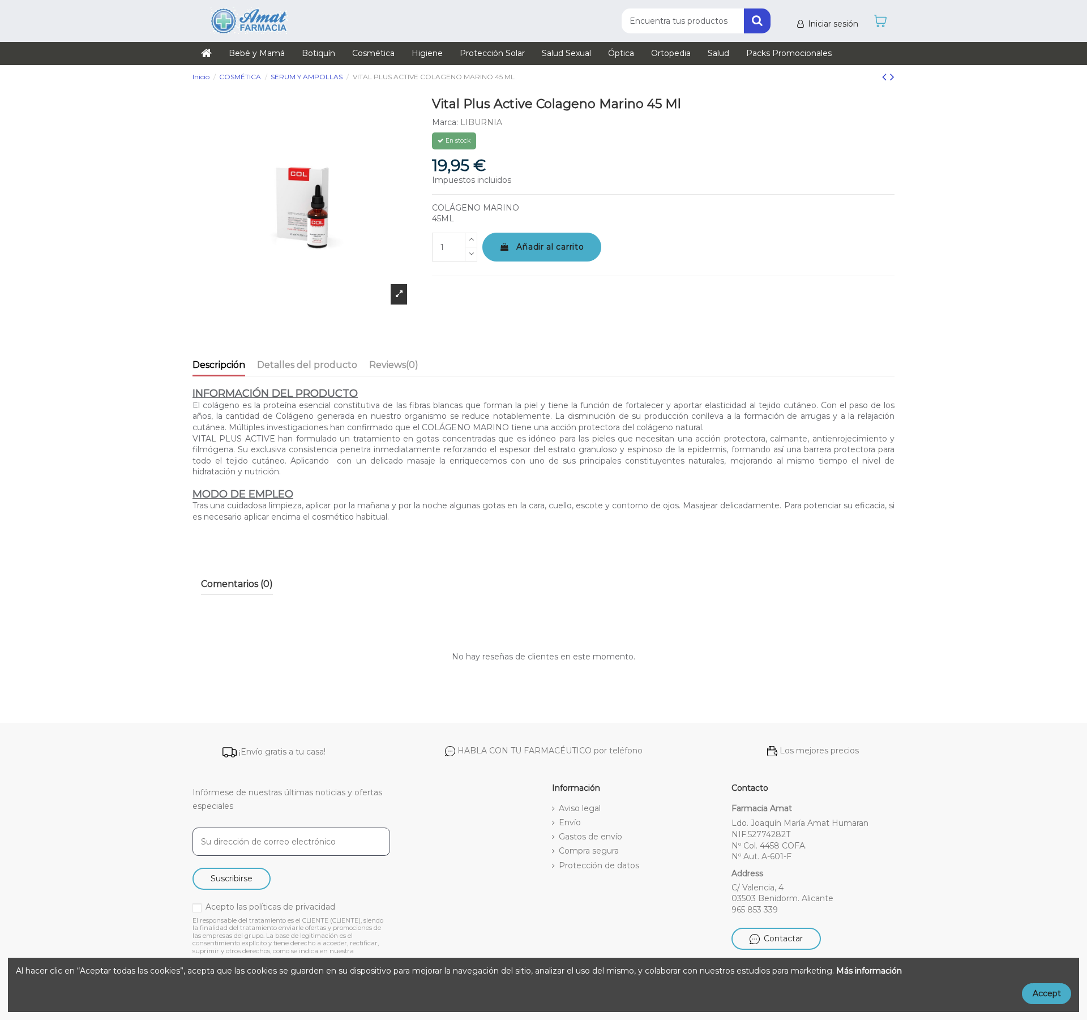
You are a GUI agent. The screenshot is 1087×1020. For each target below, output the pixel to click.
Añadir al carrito (550, 247)
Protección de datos (599, 865)
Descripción (218, 364)
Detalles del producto (307, 364)
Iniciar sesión (833, 24)
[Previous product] (886, 77)
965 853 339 (754, 910)
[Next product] (892, 77)
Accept (1047, 993)
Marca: (445, 122)
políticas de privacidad (292, 907)
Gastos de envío (590, 837)
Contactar (783, 938)
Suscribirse (232, 878)
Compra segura (589, 851)
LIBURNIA (481, 122)
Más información (869, 971)
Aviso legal (580, 808)
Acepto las (270, 907)
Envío (570, 822)
